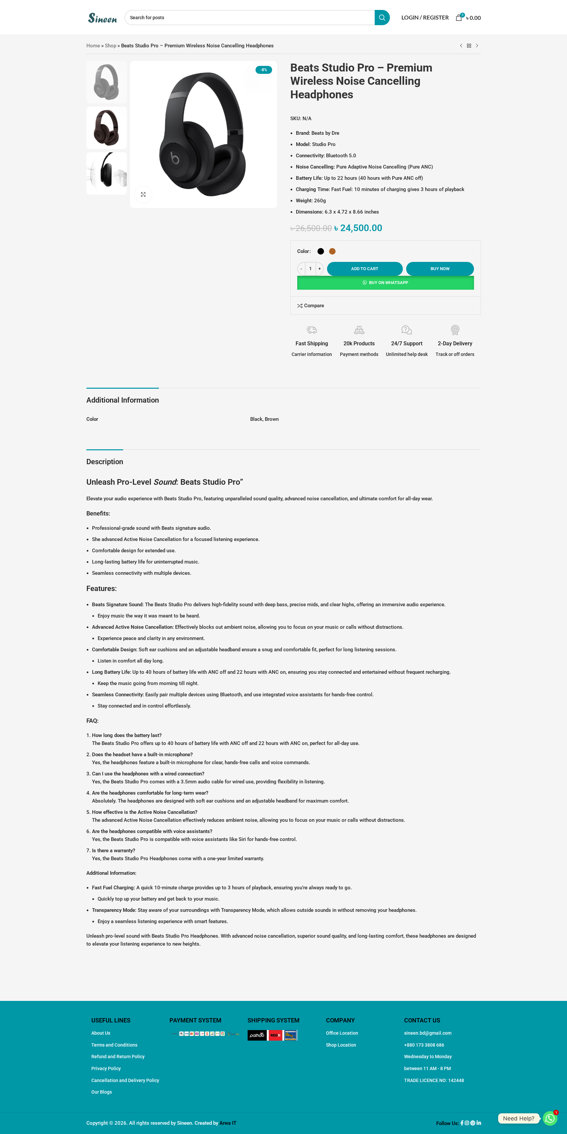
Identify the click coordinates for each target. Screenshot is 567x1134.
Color (303, 251)
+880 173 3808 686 (424, 1045)
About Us (100, 1033)
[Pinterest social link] (473, 1123)
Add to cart (364, 268)
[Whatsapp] (550, 1118)
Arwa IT (227, 1123)
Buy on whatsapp (388, 282)
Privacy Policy (106, 1068)
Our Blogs (101, 1092)
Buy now (440, 268)
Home (93, 46)
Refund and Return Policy (118, 1056)
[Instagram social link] (467, 1123)
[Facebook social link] (462, 1123)
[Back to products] (469, 46)
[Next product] (477, 46)
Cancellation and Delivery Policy (125, 1080)
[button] (385, 283)
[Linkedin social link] (479, 1123)
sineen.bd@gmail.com (427, 1033)
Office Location (342, 1033)
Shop (110, 46)
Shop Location (341, 1045)
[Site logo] (102, 17)
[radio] (320, 251)
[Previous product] (461, 46)
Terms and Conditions (114, 1045)
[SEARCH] (382, 17)
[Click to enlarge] (143, 194)
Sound (164, 482)
